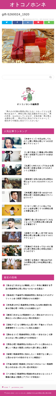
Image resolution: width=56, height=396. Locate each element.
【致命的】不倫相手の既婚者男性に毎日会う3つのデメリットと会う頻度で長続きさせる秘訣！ (30, 296)
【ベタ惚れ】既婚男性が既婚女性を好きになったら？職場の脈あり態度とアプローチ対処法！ (29, 375)
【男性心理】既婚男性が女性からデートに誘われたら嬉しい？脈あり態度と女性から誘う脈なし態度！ (29, 346)
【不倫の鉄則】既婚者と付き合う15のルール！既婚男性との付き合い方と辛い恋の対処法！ (29, 365)
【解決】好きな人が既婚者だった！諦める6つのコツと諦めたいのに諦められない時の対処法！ (30, 316)
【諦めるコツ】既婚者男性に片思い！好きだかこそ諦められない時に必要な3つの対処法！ (29, 336)
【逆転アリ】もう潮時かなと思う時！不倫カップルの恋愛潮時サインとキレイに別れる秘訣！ (29, 326)
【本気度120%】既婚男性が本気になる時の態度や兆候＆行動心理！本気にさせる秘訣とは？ (29, 306)
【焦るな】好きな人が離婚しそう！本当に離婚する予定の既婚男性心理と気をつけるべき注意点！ (29, 287)
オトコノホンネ (28, 4)
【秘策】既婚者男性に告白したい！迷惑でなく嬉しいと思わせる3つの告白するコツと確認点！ (29, 355)
